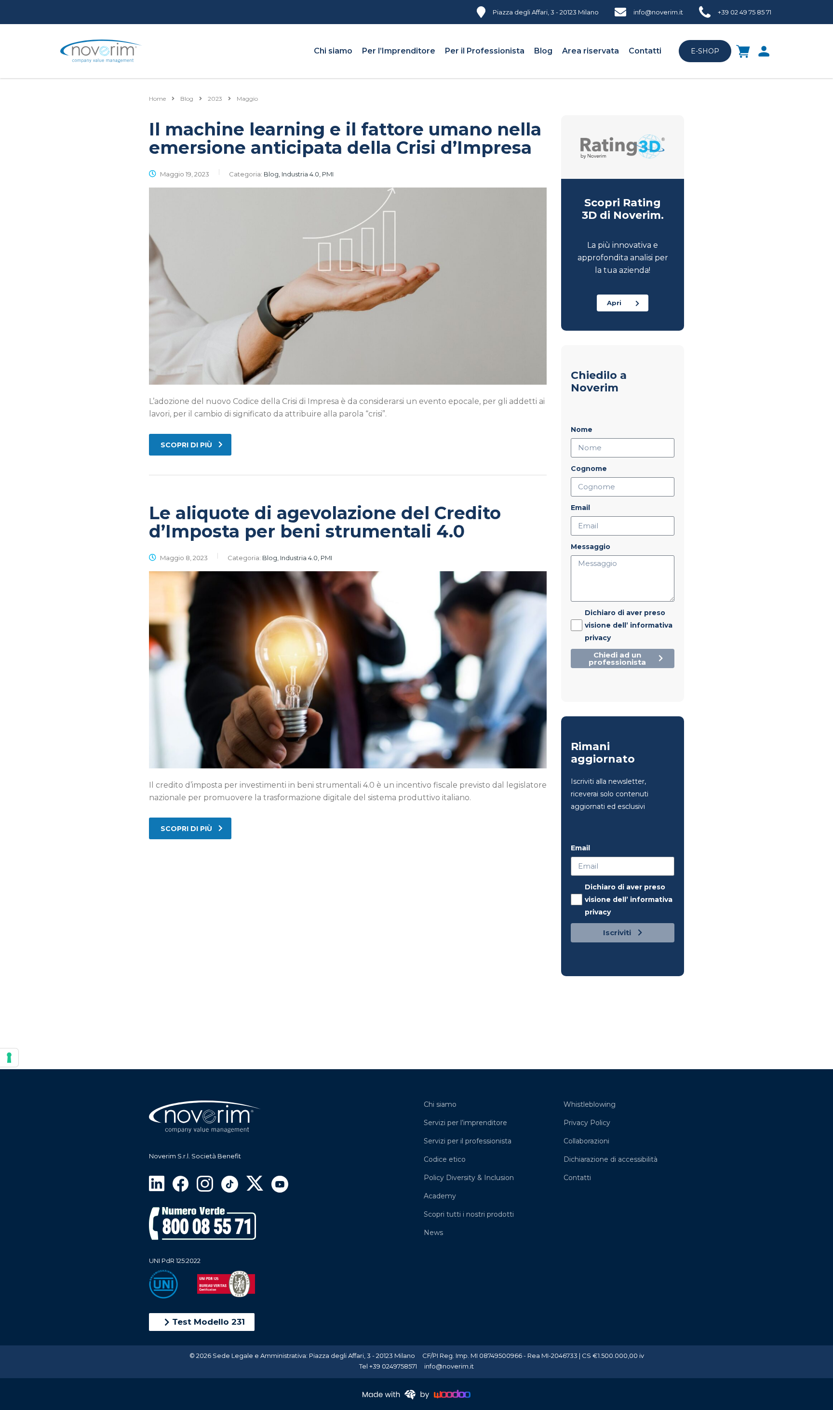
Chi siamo (333, 50)
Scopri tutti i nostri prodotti (469, 1214)
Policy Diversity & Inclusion (469, 1178)
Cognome (589, 468)
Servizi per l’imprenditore (465, 1123)
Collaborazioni (586, 1141)
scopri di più (186, 445)
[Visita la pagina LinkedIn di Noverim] (156, 1182)
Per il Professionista (484, 50)
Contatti (645, 50)
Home (157, 98)
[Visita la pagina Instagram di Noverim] (205, 1183)
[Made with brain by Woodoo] (416, 1393)
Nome (581, 429)
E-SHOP (705, 51)
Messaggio (590, 546)
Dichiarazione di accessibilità (611, 1159)
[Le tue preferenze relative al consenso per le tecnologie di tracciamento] (9, 1057)
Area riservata (590, 50)
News (433, 1232)
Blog (543, 50)
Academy (440, 1196)
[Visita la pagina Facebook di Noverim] (180, 1183)
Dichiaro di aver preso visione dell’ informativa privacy (628, 625)
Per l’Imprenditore (398, 50)
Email (580, 507)
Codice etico (445, 1159)
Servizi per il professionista (467, 1141)
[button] (202, 1322)
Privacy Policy (587, 1123)
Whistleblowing (590, 1104)
